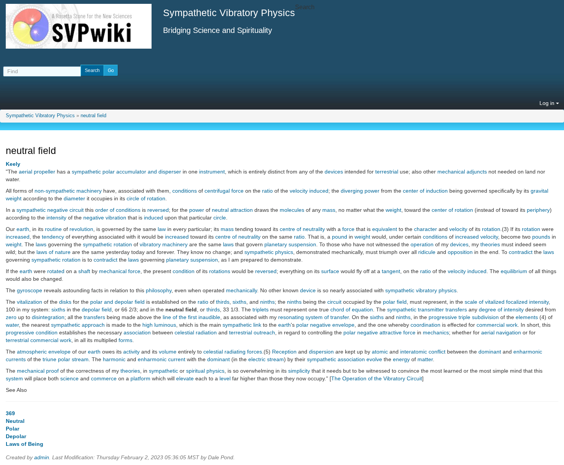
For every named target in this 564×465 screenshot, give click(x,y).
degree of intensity (501, 309)
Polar (12, 429)
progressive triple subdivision (464, 317)
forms (125, 340)
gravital (539, 191)
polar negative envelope (325, 325)
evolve (374, 359)
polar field (395, 302)
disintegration (48, 317)
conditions (184, 191)
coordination (425, 325)
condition (184, 271)
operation (422, 244)
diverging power (360, 191)
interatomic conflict (422, 352)
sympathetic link (242, 325)
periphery (538, 210)
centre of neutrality (302, 229)
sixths (239, 302)
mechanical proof (38, 371)
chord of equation (351, 309)
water (12, 325)
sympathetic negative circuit (50, 210)
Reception (284, 352)
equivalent (384, 229)
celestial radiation (196, 332)
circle (219, 217)
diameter (74, 198)
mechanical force (119, 271)
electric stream (266, 359)
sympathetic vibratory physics (421, 290)
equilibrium (514, 271)
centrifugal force (224, 191)
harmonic (114, 359)
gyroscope (29, 290)
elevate (185, 378)
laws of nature (53, 252)
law (162, 229)
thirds (222, 302)
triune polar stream (66, 359)
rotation (491, 229)
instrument (212, 172)
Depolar (16, 436)
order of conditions (117, 210)
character (425, 229)
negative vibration (104, 217)
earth (22, 229)
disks (65, 302)
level (225, 378)
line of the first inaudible (191, 317)
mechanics (436, 332)
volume (167, 352)
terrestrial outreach (252, 332)
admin (41, 457)
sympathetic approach (78, 325)
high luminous (159, 325)
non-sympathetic (55, 191)
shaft (84, 271)
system (14, 378)
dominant (489, 352)
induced (318, 191)
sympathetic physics (268, 252)
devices (334, 172)
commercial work (497, 325)
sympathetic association (336, 359)
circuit (334, 302)
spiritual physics (205, 371)
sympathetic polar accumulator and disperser (126, 172)
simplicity (299, 371)
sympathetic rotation (107, 244)
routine (53, 229)
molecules (292, 210)
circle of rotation (146, 198)
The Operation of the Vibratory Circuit (376, 378)
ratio (267, 191)
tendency (53, 237)
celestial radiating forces (232, 352)
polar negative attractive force (379, 332)
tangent (391, 271)
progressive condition (32, 332)
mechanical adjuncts (462, 172)
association (137, 332)
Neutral (15, 421)
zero (11, 317)
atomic (380, 352)
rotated (55, 271)
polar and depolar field (117, 302)
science (69, 378)
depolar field (97, 309)
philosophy (159, 290)
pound (339, 237)
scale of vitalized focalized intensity (507, 302)
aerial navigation (501, 332)
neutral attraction (232, 210)
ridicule (426, 252)
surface (330, 271)
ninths (267, 302)
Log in (547, 103)
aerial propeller (37, 172)
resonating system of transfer (313, 317)
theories (490, 244)
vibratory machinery (164, 244)
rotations (219, 271)
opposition (460, 252)
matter (425, 359)
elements (527, 317)
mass (328, 210)
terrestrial (386, 172)
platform (140, 378)
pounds (541, 237)
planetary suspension (290, 244)
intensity (56, 217)
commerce (104, 378)
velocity (299, 191)
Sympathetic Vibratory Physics (40, 115)
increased (18, 237)
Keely (13, 164)
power (196, 210)
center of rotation (452, 210)
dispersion (321, 352)
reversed (158, 210)
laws (41, 244)
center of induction (425, 191)
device (308, 290)
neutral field (93, 115)
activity (131, 352)
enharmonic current (161, 359)
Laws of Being (24, 444)
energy (401, 359)
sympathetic (163, 371)
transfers (456, 309)
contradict (521, 252)
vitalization (29, 302)
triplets (260, 309)
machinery (89, 191)
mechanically (241, 290)
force (348, 229)
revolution (81, 229)
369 (10, 413)
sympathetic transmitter (415, 309)
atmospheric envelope (44, 352)
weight (13, 198)
